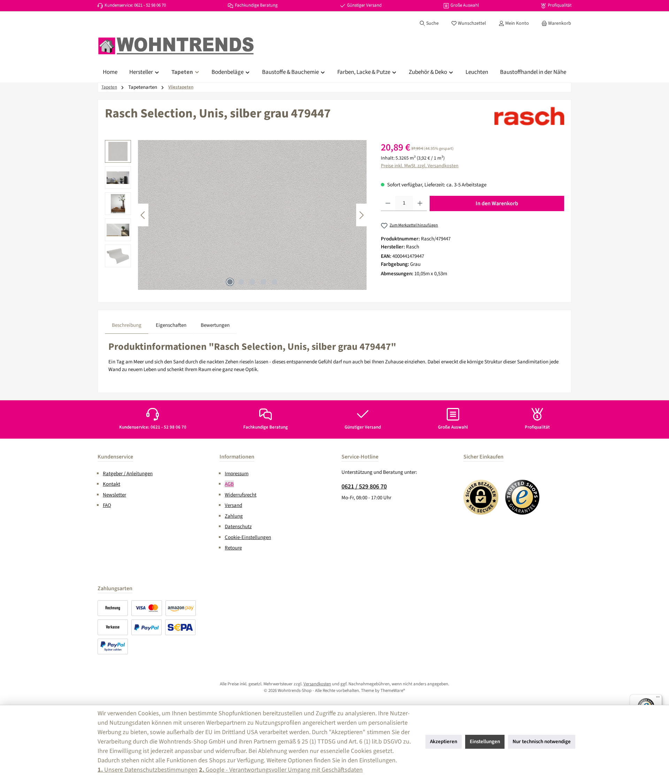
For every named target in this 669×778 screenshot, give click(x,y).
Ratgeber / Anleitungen (128, 473)
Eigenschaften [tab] (171, 325)
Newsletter (114, 495)
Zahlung (234, 516)
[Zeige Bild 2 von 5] (241, 282)
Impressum (236, 473)
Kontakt (111, 484)
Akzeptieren (443, 741)
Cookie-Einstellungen (248, 537)
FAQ (107, 505)
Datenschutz (238, 526)
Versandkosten (317, 684)
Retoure (233, 548)
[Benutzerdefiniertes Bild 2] (522, 497)
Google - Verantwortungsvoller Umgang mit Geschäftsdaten (281, 769)
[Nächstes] (361, 215)
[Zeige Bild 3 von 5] (252, 282)
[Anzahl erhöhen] (420, 203)
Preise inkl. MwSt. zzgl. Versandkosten (420, 165)
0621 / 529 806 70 (364, 486)
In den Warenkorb (497, 203)
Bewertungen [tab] (215, 325)
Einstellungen (485, 741)
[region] (236, 215)
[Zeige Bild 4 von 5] (263, 282)
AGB (229, 484)
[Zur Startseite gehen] (176, 46)
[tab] (126, 325)
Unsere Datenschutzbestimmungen (148, 769)
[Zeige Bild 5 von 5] (274, 282)
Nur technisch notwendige (542, 741)
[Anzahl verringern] (388, 203)
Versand (233, 505)
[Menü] (658, 698)
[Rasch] (529, 116)
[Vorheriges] (143, 215)
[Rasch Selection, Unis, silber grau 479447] (252, 215)
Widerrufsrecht (240, 495)
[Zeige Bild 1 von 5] (230, 282)
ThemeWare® (392, 690)
